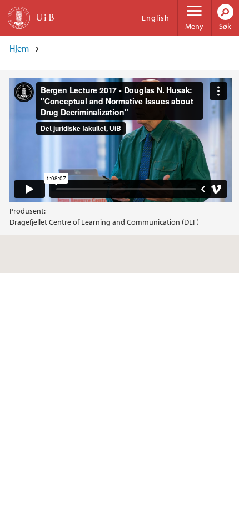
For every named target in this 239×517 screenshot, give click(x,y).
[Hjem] (19, 18)
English (156, 18)
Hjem (19, 48)
